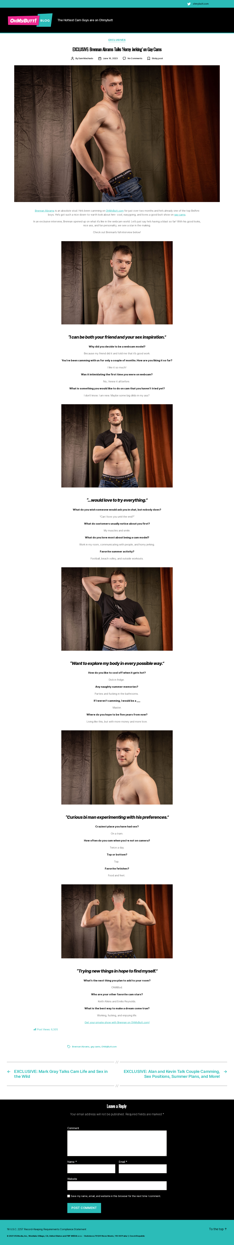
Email (123, 1161)
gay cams (180, 214)
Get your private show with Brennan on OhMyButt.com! (117, 1022)
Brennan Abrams (44, 210)
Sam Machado (85, 58)
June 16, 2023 (110, 58)
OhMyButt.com (115, 210)
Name (72, 1161)
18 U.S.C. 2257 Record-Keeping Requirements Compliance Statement (46, 1229)
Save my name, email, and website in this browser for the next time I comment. (116, 1196)
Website (72, 1178)
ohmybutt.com (201, 3)
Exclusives (117, 40)
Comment (73, 1128)
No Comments (135, 58)
